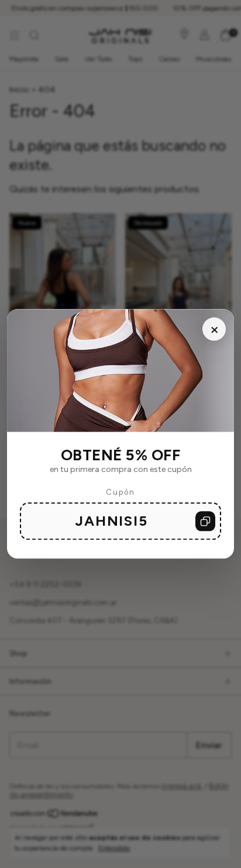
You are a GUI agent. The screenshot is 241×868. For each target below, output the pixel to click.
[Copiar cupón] (205, 522)
